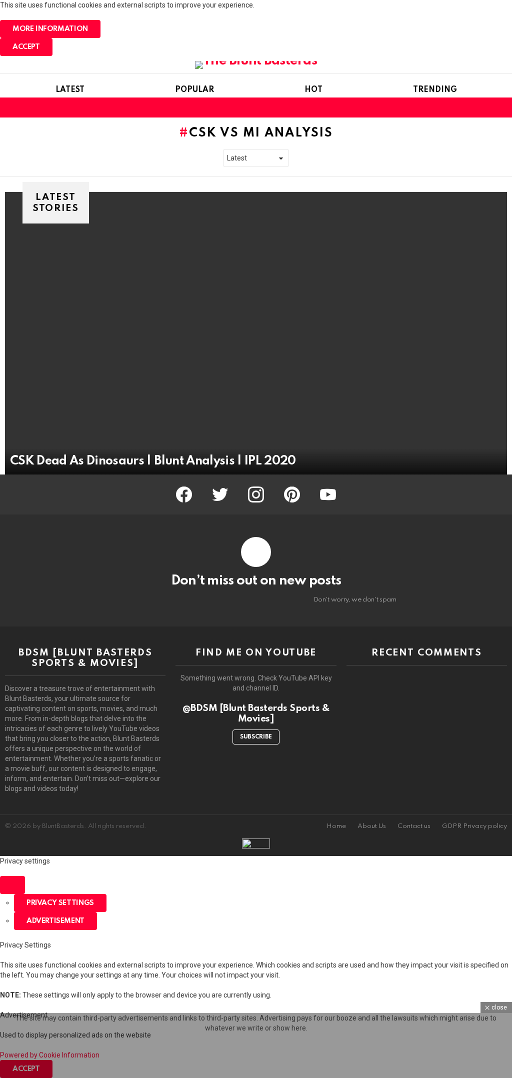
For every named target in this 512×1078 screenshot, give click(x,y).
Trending (435, 90)
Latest (70, 90)
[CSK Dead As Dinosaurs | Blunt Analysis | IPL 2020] (256, 333)
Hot (313, 90)
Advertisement (55, 921)
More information (50, 29)
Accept (26, 47)
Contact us (414, 826)
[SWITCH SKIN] (484, 108)
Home (336, 826)
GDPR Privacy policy (474, 826)
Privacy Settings (60, 903)
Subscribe (256, 737)
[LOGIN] (501, 108)
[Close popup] (12, 885)
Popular (194, 90)
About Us (372, 826)
